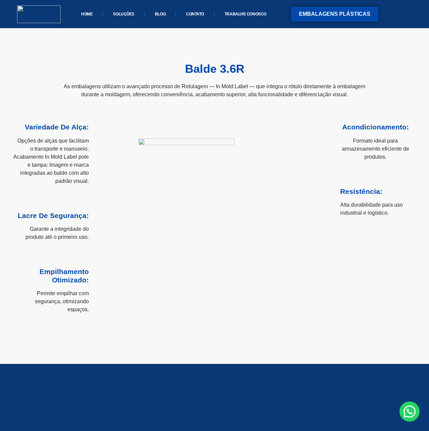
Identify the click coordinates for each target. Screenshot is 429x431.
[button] (410, 411)
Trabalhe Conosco (245, 14)
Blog (160, 14)
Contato (195, 14)
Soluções (123, 14)
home (87, 14)
